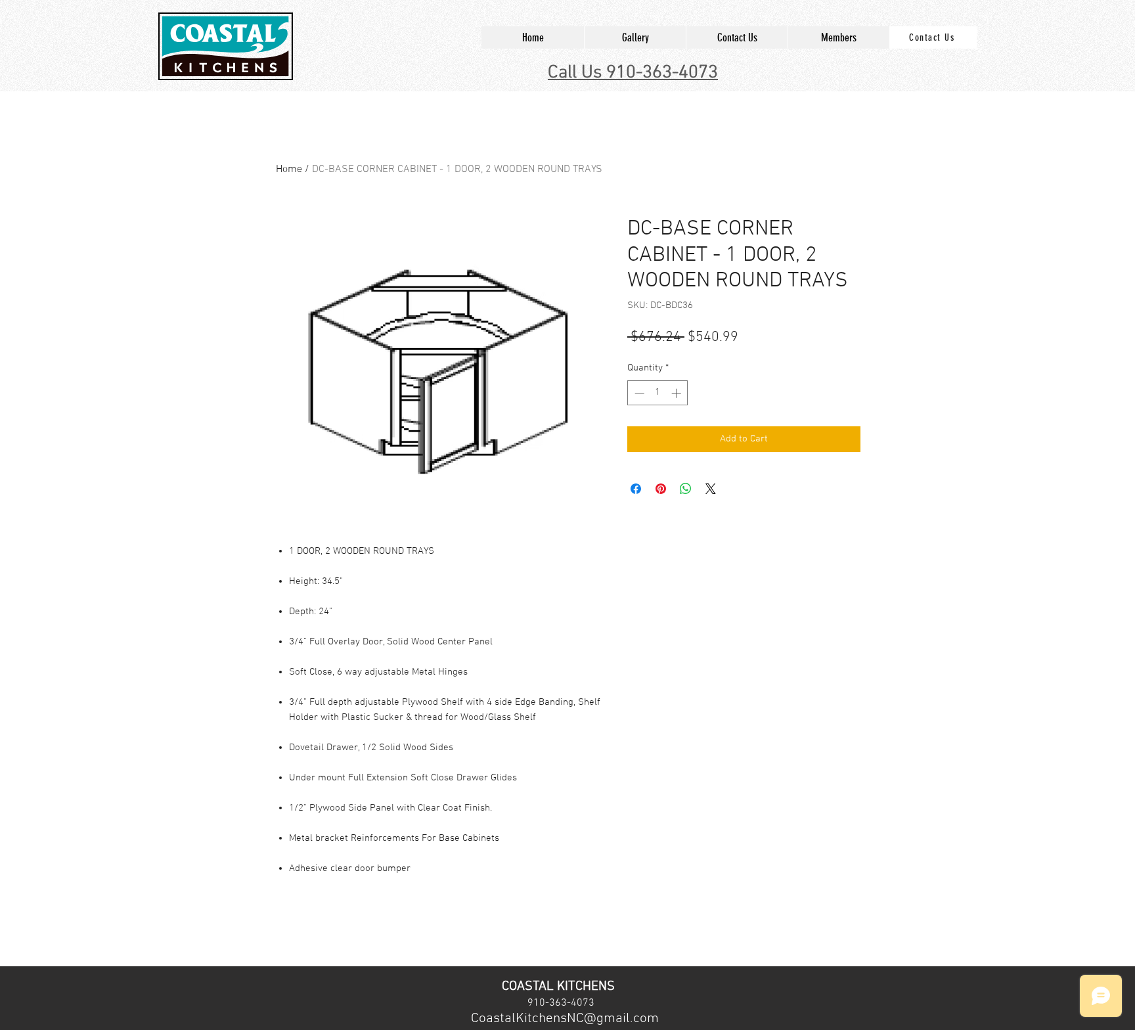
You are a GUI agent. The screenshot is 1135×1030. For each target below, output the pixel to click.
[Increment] (677, 393)
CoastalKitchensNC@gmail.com (565, 1018)
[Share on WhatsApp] (686, 489)
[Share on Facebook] (636, 489)
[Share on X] (711, 489)
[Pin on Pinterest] (661, 489)
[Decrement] (638, 393)
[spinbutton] (658, 393)
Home (289, 169)
